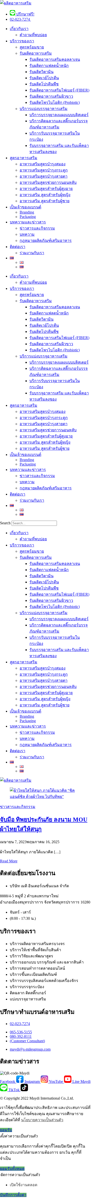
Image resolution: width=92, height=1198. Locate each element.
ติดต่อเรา (17, 247)
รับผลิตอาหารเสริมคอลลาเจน (54, 59)
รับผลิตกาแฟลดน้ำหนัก (49, 65)
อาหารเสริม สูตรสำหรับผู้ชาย (44, 201)
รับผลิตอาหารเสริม (36, 53)
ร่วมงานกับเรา (32, 253)
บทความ (27, 234)
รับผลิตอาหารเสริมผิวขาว (51, 96)
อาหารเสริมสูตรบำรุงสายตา (43, 176)
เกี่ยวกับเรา (19, 29)
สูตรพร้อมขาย (32, 47)
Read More (8, 861)
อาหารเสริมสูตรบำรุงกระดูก (44, 170)
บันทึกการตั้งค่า (13, 1195)
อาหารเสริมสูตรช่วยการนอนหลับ (48, 182)
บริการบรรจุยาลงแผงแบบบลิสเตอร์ (59, 115)
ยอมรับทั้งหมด (12, 1169)
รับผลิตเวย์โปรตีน (44, 78)
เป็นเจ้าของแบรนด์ (25, 207)
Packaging (28, 217)
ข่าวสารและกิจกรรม (37, 228)
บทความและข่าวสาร (28, 222)
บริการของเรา (22, 41)
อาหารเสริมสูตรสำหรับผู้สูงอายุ (46, 189)
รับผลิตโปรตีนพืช (44, 84)
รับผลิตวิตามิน (41, 72)
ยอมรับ (6, 1130)
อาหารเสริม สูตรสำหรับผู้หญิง (45, 195)
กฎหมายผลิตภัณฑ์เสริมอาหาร (46, 240)
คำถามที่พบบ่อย (33, 35)
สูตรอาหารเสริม (23, 158)
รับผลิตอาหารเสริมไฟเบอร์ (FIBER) (59, 90)
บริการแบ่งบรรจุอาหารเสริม (43, 109)
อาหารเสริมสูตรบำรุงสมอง (43, 164)
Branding (27, 212)
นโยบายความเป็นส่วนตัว (42, 1120)
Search (5, 523)
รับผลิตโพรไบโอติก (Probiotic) (54, 102)
